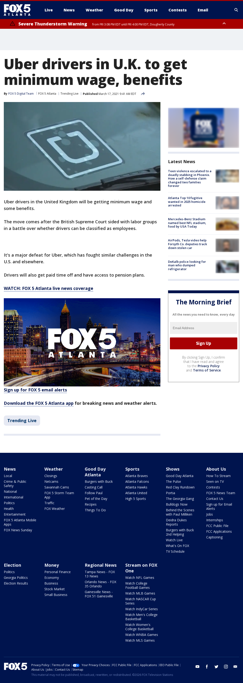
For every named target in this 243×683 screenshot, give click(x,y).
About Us (216, 469)
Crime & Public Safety (15, 483)
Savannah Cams (56, 487)
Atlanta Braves (136, 475)
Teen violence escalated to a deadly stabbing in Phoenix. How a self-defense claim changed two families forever (189, 178)
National (10, 491)
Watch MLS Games (140, 640)
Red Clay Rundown (180, 487)
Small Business (55, 594)
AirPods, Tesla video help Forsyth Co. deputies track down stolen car (187, 244)
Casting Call (94, 487)
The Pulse (173, 481)
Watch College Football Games (137, 585)
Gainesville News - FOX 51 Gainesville (99, 594)
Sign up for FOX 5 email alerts (35, 390)
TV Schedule (175, 551)
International (13, 497)
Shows (172, 469)
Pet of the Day (96, 498)
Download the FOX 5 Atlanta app (39, 403)
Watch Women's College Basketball (139, 626)
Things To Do (95, 510)
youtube (197, 666)
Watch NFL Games (139, 577)
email (235, 666)
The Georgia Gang (180, 498)
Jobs (209, 514)
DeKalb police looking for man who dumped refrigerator (187, 265)
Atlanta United (136, 493)
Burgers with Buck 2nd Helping (180, 532)
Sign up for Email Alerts (219, 506)
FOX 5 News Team (220, 493)
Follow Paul (94, 493)
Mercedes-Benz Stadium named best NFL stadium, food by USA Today (187, 223)
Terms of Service (207, 370)
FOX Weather (54, 508)
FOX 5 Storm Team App (59, 495)
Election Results (16, 583)
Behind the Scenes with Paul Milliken (180, 512)
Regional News (101, 565)
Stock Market (54, 589)
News (10, 469)
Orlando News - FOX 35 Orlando (100, 584)
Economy (51, 577)
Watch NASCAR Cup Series (140, 601)
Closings (50, 475)
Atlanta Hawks (136, 487)
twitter (216, 666)
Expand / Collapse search (236, 10)
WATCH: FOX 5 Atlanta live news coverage (48, 288)
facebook (207, 666)
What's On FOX (177, 545)
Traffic (49, 503)
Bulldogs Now (176, 504)
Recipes (91, 504)
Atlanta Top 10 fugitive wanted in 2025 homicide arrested (187, 201)
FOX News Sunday (18, 530)
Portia (170, 493)
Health (9, 508)
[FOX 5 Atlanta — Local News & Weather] (19, 10)
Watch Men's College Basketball (141, 616)
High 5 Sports (135, 498)
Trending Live (70, 94)
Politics (9, 503)
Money (51, 565)
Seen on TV (215, 481)
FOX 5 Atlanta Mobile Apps (20, 522)
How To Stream (218, 475)
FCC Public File (217, 525)
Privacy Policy (209, 366)
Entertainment (15, 514)
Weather (53, 469)
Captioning (214, 537)
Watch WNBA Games (141, 634)
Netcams (51, 481)
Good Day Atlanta (95, 472)
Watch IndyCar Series (141, 609)
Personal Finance (57, 572)
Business (51, 583)
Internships (214, 520)
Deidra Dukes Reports (176, 522)
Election (12, 565)
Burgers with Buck (99, 481)
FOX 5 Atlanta (47, 94)
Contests (213, 487)
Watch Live (174, 540)
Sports (132, 469)
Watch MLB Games (140, 593)
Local (8, 475)
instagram (226, 666)
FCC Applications (219, 531)
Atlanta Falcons (137, 481)
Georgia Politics (16, 577)
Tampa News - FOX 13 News (100, 574)
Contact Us (214, 498)
